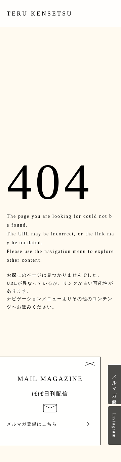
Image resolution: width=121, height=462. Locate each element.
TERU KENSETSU (40, 13)
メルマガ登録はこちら (32, 424)
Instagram (114, 425)
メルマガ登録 (114, 384)
